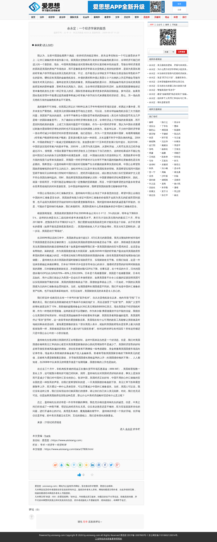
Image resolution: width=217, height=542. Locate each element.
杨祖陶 (152, 141)
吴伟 (151, 176)
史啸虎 (165, 164)
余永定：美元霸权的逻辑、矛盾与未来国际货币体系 (173, 65)
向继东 (177, 141)
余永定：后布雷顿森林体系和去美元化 (166, 81)
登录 (85, 521)
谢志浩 (152, 195)
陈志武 (177, 133)
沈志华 (165, 141)
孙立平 (165, 195)
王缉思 (152, 156)
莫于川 (165, 191)
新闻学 (97, 17)
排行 (184, 17)
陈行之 (165, 122)
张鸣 (151, 149)
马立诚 (177, 137)
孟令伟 (177, 168)
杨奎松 (165, 149)
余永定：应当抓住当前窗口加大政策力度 (167, 85)
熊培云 (177, 164)
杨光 (176, 195)
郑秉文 (152, 191)
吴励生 (152, 187)
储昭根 (165, 179)
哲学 (137, 17)
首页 (33, 17)
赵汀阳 (152, 145)
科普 (176, 17)
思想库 (146, 17)
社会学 (86, 17)
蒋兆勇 (177, 172)
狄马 (176, 160)
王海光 (177, 149)
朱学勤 (165, 187)
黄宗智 (152, 133)
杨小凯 (177, 183)
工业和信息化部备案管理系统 (108, 538)
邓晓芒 (177, 152)
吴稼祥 (177, 179)
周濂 (151, 152)
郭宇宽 (165, 137)
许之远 (152, 183)
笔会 (167, 17)
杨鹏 (164, 152)
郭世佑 (177, 156)
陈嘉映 (177, 129)
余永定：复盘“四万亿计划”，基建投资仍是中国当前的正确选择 (177, 77)
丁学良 (165, 126)
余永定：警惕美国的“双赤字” (162, 89)
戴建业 (165, 145)
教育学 (108, 17)
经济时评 (62, 444)
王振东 (165, 160)
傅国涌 (165, 129)
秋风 (151, 168)
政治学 (62, 17)
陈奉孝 (165, 156)
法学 (42, 17)
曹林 (176, 126)
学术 (42, 444)
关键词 (157, 17)
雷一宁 (152, 172)
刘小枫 (165, 168)
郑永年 (177, 122)
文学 (117, 17)
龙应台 (152, 126)
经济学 (52, 17)
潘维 (176, 187)
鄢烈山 (152, 129)
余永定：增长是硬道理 (159, 102)
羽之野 (177, 191)
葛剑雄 (152, 179)
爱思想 (52, 7)
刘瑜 (176, 176)
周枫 (164, 172)
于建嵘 (165, 133)
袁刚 (164, 183)
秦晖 (151, 122)
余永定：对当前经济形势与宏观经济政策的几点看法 (173, 73)
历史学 (127, 17)
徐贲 (151, 137)
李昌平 (177, 145)
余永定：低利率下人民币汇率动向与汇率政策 (169, 98)
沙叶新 (165, 176)
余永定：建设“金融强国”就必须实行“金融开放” (170, 94)
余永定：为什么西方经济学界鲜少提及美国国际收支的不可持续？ (179, 69)
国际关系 (74, 17)
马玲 (151, 160)
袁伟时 (152, 164)
